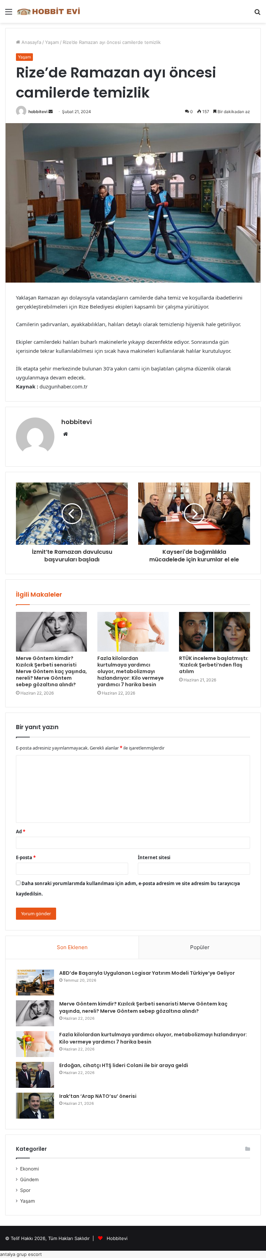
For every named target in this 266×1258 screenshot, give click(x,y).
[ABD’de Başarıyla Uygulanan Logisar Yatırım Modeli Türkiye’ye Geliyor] (35, 982)
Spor (25, 1190)
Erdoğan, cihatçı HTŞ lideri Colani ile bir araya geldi (123, 1065)
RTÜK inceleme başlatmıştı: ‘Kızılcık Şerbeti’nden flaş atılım (213, 665)
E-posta (26, 857)
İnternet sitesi (154, 857)
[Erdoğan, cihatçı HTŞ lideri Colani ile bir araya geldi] (35, 1075)
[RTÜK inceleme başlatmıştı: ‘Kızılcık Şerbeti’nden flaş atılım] (214, 632)
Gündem (29, 1179)
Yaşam (52, 42)
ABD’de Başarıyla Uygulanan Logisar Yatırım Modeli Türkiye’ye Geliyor (147, 973)
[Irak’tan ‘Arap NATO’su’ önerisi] (35, 1106)
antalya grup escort (21, 1254)
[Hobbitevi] (50, 11)
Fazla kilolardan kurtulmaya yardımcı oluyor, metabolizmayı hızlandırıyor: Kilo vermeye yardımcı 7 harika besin (130, 671)
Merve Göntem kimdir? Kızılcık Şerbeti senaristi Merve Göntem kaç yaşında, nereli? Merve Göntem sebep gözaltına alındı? (51, 671)
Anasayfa (30, 42)
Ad (20, 831)
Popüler (200, 947)
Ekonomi (29, 1169)
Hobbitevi (117, 1238)
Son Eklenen (72, 947)
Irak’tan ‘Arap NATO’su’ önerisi (97, 1096)
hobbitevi (37, 111)
